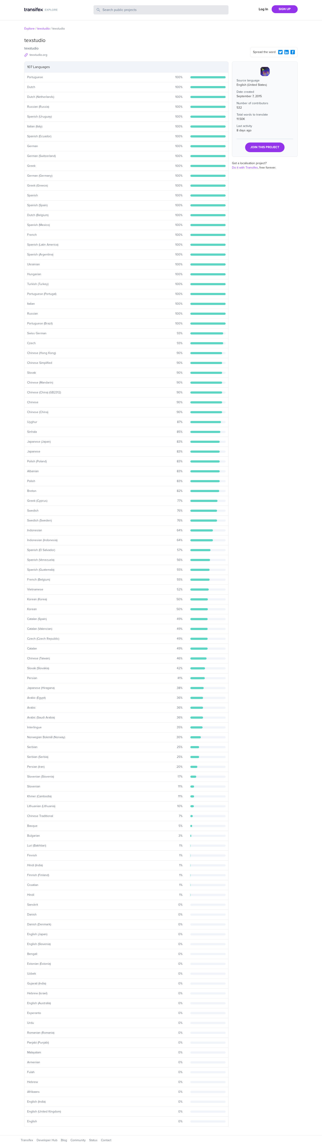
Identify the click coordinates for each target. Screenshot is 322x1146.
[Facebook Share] (293, 52)
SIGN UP (285, 9)
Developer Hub (47, 1140)
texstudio (43, 28)
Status (93, 1140)
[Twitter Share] (280, 52)
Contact (106, 1140)
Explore (29, 28)
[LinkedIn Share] (286, 52)
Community (78, 1140)
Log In (263, 9)
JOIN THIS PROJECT (264, 147)
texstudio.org (38, 55)
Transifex (27, 1140)
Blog (64, 1140)
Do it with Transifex (245, 167)
